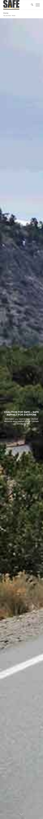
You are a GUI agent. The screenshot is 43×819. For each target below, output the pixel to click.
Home (5, 13)
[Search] (31, 5)
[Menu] (36, 5)
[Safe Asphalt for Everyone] (17, 5)
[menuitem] (31, 5)
